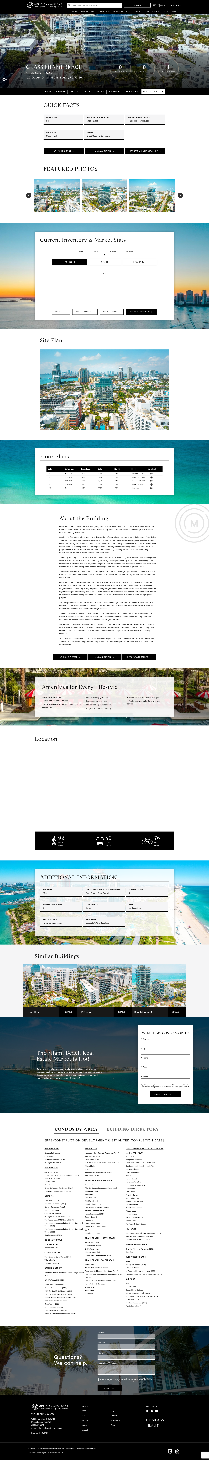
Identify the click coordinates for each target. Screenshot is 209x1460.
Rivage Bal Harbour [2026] (55, 1160)
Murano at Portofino (133, 1182)
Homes (85, 1420)
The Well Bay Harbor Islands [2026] (58, 1191)
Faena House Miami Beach (95, 1227)
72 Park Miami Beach (93, 1246)
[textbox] (95, 5)
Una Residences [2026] (53, 1235)
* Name (144, 1058)
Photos (60, 91)
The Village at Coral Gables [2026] (58, 1257)
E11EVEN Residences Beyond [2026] (58, 1294)
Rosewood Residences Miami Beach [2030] (101, 1271)
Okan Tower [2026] (52, 1304)
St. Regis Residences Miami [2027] (57, 1217)
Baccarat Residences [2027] (55, 1204)
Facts (48, 91)
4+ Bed (129, 251)
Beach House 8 (91, 1217)
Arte (127, 1284)
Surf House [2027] (132, 1300)
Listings (75, 91)
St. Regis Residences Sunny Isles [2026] (140, 1271)
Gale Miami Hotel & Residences (56, 1301)
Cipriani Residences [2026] (55, 1207)
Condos (114, 1415)
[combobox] (94, 5)
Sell (93, 12)
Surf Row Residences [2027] (136, 1303)
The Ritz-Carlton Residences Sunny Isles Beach (144, 1274)
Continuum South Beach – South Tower (141, 1166)
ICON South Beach (133, 1172)
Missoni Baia (89, 1166)
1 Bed (80, 251)
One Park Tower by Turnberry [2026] (140, 1249)
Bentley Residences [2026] (136, 1265)
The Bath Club (90, 1198)
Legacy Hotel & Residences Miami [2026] (60, 1297)
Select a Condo (150, 92)
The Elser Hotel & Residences (56, 1310)
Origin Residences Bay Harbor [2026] (59, 1188)
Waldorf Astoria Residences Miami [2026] (60, 1314)
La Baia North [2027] (52, 1178)
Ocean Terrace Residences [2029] (98, 1255)
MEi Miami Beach (91, 1201)
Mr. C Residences (51, 1244)
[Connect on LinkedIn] (156, 1411)
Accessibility (91, 1449)
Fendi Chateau (131, 1287)
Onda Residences (51, 1185)
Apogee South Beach (134, 1160)
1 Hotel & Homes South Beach (96, 1268)
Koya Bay (129, 1252)
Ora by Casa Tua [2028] (54, 1213)
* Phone (144, 1076)
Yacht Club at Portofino (134, 1201)
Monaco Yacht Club (92, 1252)
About (100, 91)
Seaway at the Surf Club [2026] (138, 1293)
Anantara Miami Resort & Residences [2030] (102, 1153)
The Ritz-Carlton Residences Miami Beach (101, 1188)
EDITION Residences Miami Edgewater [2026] (102, 1163)
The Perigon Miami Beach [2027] (97, 1207)
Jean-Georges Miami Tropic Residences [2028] (143, 1233)
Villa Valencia (50, 1260)
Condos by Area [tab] (76, 1129)
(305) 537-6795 (37, 1425)
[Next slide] (180, 195)
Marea (128, 1176)
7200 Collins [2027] (92, 1242)
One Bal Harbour (51, 1156)
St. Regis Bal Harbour (53, 1163)
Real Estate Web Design (37, 1453)
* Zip (143, 1048)
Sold (104, 262)
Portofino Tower (132, 1195)
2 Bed (96, 251)
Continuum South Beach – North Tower (141, 1163)
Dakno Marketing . (56, 1453)
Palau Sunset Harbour (134, 1208)
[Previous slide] (28, 195)
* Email (144, 1067)
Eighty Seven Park (92, 1249)
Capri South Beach (133, 1214)
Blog (166, 12)
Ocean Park (130, 1189)
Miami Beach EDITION (93, 1233)
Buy (112, 1411)
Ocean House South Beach (136, 1185)
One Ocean (130, 1192)
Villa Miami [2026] (92, 1176)
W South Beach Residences (95, 1284)
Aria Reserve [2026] (92, 1156)
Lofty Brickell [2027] (52, 1210)
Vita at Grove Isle (51, 1248)
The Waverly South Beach (136, 1224)
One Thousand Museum (54, 1307)
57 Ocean (89, 1194)
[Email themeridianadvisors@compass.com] (154, 5)
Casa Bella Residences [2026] (56, 1288)
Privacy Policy (81, 1449)
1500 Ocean (89, 1290)
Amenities (115, 91)
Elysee (87, 1169)
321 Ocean (130, 1156)
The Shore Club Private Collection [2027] (100, 1281)
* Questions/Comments (108, 1363)
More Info (132, 91)
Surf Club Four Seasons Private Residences (142, 1296)
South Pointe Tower (133, 1198)
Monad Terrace (131, 1221)
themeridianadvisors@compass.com (47, 1428)
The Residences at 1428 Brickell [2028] (59, 1220)
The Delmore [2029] (133, 1306)
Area (84, 1425)
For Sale (70, 262)
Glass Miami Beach (133, 1169)
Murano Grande (132, 1179)
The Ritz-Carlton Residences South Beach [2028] (103, 1274)
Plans (88, 91)
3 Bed (113, 251)
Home (75, 12)
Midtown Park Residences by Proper (139, 1236)
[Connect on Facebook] (152, 1411)
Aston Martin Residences (54, 1285)
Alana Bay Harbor (51, 1172)
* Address (145, 1039)
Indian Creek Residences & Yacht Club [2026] (62, 1175)
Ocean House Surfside (134, 1290)
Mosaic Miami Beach (93, 1204)
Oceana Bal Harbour (53, 1153)
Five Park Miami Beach (134, 1217)
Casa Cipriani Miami (92, 1224)
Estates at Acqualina (133, 1268)
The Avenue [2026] (52, 1263)
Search (137, 5)
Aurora (128, 1261)
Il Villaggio (89, 1294)
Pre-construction (118, 1420)
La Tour (88, 1230)
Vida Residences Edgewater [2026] (98, 1172)
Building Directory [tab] (133, 1129)
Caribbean (89, 1220)
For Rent (139, 262)
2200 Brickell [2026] (52, 1201)
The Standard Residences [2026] (138, 1240)
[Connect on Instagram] (147, 1411)
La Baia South (50, 1182)
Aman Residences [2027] (94, 1214)
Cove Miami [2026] (92, 1160)
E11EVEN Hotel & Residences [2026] (58, 1291)
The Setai (88, 1277)
